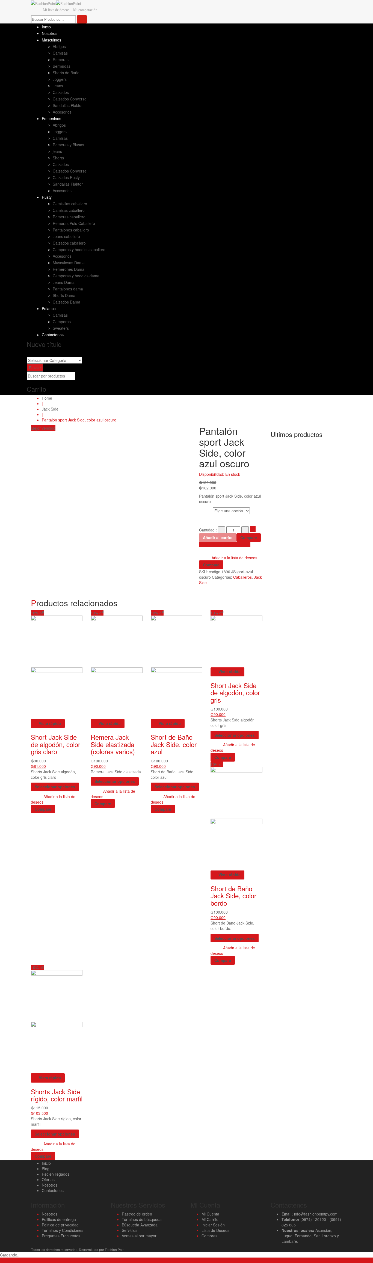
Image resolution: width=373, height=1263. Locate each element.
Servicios (129, 1230)
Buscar (35, 367)
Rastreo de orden (137, 1214)
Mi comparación (85, 10)
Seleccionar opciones (55, 786)
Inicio (46, 1163)
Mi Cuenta (210, 1214)
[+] (245, 529)
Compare (248, 537)
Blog (45, 1168)
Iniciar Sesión (213, 1225)
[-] (221, 529)
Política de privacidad (60, 1225)
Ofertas (48, 1179)
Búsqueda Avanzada (140, 1225)
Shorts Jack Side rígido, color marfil (56, 1095)
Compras (209, 1235)
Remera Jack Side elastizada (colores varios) (113, 744)
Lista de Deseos (215, 1230)
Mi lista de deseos (56, 10)
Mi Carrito (210, 1219)
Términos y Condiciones (62, 1230)
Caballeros (242, 577)
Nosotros (49, 1185)
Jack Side (50, 409)
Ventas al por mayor (139, 1235)
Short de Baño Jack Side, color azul (174, 744)
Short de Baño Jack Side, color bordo (233, 896)
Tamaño (206, 510)
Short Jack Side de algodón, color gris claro (55, 744)
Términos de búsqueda (142, 1219)
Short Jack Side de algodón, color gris (235, 692)
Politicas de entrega (59, 1219)
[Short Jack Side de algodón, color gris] (236, 641)
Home (47, 398)
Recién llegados (55, 1174)
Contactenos (53, 1190)
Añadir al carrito (218, 537)
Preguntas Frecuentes (61, 1235)
